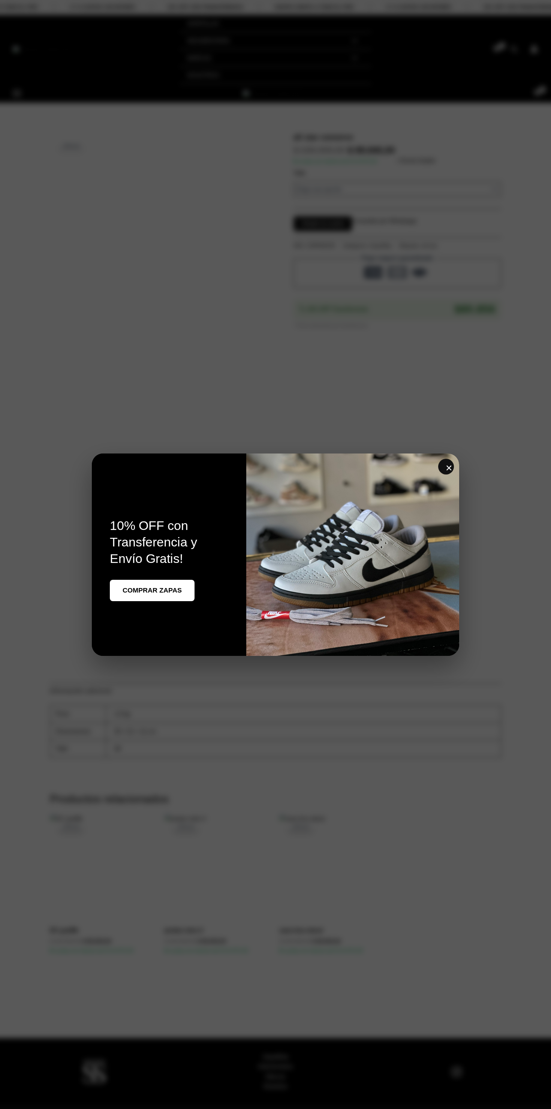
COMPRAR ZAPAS (152, 590)
